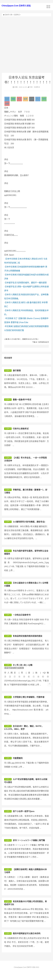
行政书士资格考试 (21, 429)
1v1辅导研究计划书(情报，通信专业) (29, 522)
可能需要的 (18, 758)
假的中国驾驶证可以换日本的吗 (26, 933)
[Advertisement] (26, 44)
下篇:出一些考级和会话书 (40, 342)
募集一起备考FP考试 (22, 400)
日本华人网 (8, 15)
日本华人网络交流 (13, 295)
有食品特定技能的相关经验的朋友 (27, 636)
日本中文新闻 (11, 259)
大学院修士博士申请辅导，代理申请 (28, 697)
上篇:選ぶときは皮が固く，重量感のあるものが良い (21, 339)
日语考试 (17, 15)
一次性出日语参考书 (22, 615)
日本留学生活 (11, 283)
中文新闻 (9, 318)
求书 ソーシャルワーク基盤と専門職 (29, 840)
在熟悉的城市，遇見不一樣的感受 (32, 283)
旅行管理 (17, 370)
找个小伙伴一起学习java (23, 811)
